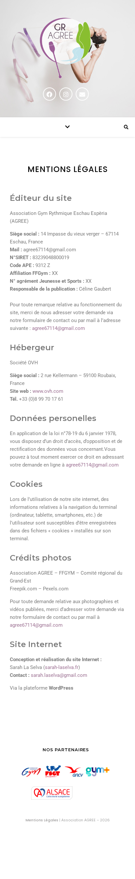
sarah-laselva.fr (61, 667)
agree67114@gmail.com (58, 328)
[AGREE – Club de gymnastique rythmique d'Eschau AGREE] (67, 48)
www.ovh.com (47, 391)
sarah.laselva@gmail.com (59, 675)
